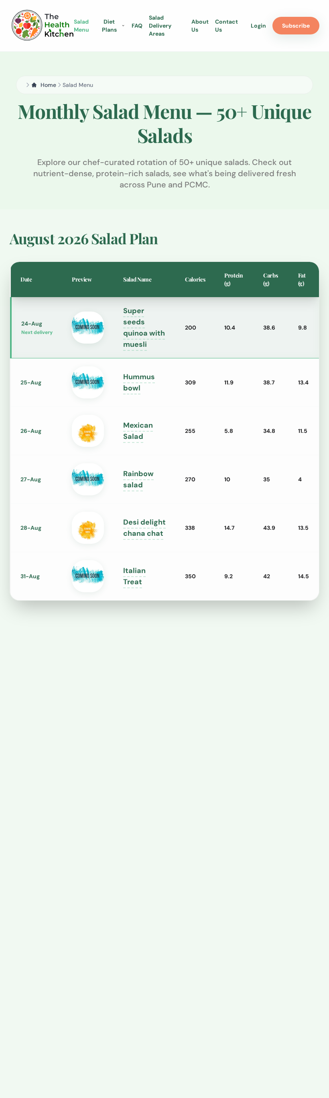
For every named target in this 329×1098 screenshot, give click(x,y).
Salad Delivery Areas (160, 25)
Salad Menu (81, 25)
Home (48, 84)
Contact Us (226, 25)
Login (258, 25)
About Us (200, 25)
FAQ (137, 25)
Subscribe (296, 25)
